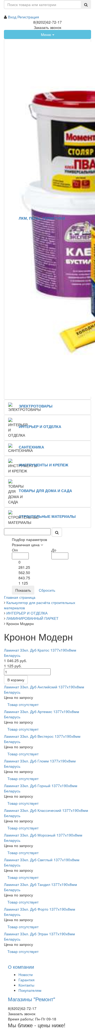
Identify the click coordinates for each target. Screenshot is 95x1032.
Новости (25, 974)
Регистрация (28, 16)
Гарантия (26, 979)
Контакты (26, 985)
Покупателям (29, 990)
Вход (12, 16)
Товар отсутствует (23, 704)
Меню (46, 34)
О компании (21, 966)
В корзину (15, 679)
